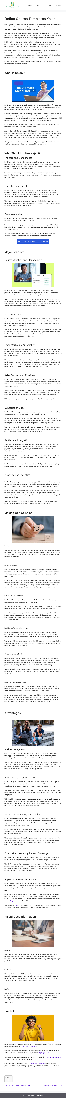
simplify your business (37, 1063)
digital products (44, 1053)
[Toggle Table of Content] (9, 1080)
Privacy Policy (39, 5)
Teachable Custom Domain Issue (52, 1085)
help (11, 901)
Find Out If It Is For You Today (31, 241)
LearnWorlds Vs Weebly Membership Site (18, 1085)
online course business (30, 1046)
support (17, 905)
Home (30, 5)
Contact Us (50, 5)
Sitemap (58, 5)
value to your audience (53, 1057)
